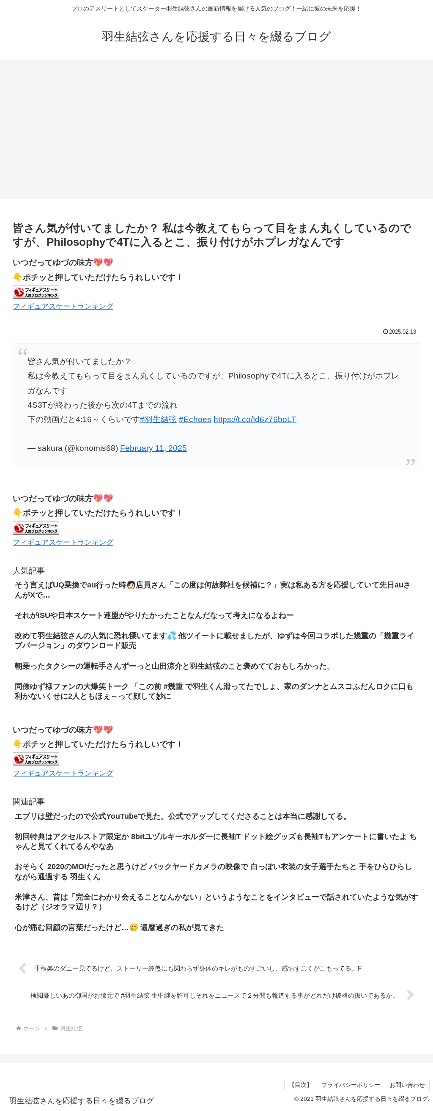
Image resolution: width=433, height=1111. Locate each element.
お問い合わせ (407, 1084)
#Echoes (195, 419)
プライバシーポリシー (351, 1084)
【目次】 (300, 1084)
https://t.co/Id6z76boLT (255, 419)
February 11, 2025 (153, 448)
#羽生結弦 (158, 419)
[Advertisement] (216, 129)
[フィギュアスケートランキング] (36, 291)
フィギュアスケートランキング (63, 306)
